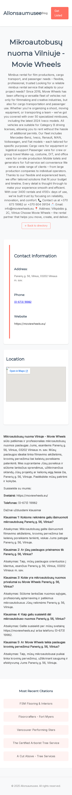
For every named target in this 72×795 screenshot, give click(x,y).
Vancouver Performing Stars (36, 730)
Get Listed (58, 13)
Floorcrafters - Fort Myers (36, 716)
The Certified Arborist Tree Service (36, 743)
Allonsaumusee (22, 13)
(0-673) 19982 (22, 302)
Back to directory (36, 225)
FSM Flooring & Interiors (36, 703)
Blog (45, 13)
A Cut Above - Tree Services (36, 756)
